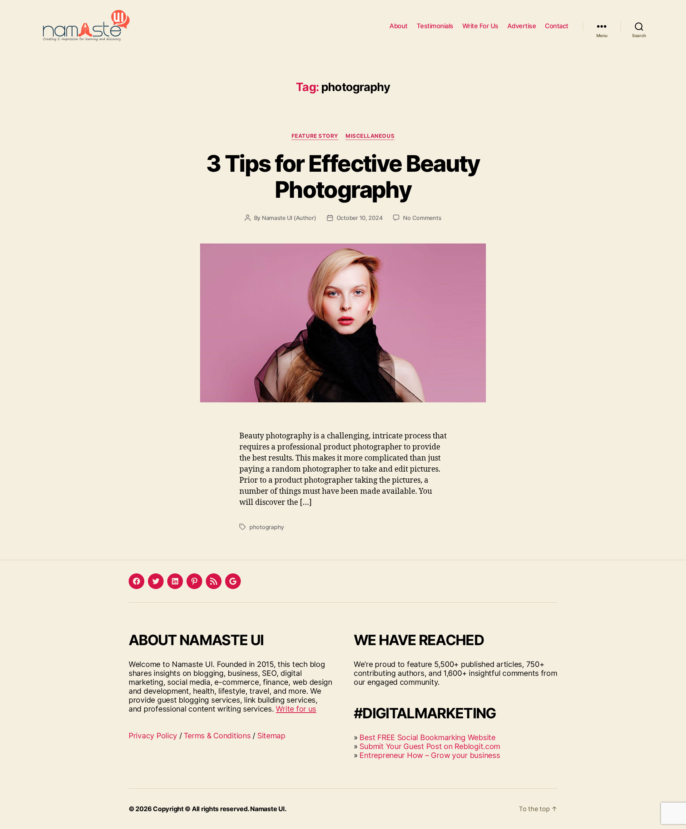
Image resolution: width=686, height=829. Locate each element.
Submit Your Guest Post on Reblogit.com (429, 746)
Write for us (296, 708)
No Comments (422, 217)
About (398, 26)
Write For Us (480, 26)
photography (266, 527)
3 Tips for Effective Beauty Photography (342, 176)
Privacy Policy (153, 735)
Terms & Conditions (217, 735)
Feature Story (315, 136)
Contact (556, 26)
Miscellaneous (370, 136)
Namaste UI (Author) (289, 217)
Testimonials (435, 26)
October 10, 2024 (360, 217)
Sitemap (271, 735)
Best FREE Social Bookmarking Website (427, 737)
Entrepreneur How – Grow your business (429, 755)
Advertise (521, 26)
